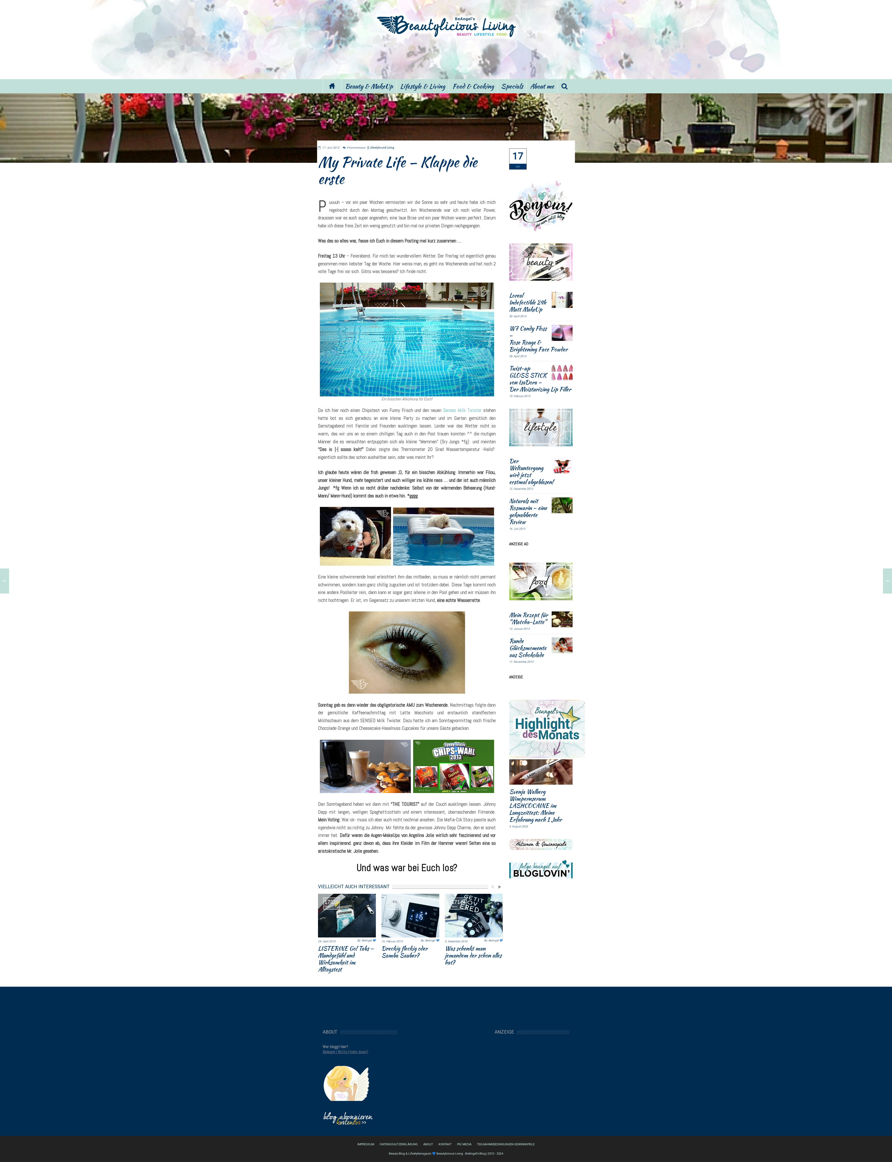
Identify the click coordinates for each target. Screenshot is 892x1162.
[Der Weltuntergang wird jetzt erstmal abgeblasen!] (562, 465)
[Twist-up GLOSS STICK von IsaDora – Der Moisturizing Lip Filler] (562, 373)
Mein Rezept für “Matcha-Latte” (528, 618)
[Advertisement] (446, 57)
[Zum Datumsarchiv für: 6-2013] (517, 159)
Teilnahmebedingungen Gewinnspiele (506, 1144)
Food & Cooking (473, 86)
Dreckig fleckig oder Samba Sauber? (404, 952)
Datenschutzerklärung (399, 1144)
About (428, 1144)
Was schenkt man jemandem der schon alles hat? (473, 955)
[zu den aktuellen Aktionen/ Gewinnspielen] (541, 844)
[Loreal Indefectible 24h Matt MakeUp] (562, 300)
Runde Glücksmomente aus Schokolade (527, 648)
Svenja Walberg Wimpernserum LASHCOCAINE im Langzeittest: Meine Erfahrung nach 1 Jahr (535, 805)
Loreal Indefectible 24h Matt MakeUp (527, 302)
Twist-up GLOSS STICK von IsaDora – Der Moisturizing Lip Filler (540, 378)
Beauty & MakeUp (369, 86)
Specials (512, 86)
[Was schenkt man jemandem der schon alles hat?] (474, 915)
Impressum (365, 1144)
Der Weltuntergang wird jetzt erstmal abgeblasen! (531, 471)
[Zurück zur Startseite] (332, 86)
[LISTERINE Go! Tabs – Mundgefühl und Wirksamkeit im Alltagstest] (347, 915)
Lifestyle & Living (422, 86)
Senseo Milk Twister (462, 410)
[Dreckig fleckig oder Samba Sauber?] (410, 915)
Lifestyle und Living (382, 147)
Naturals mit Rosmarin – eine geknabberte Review (528, 511)
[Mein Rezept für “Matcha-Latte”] (562, 619)
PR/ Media (464, 1144)
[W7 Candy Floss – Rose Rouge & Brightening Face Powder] (562, 333)
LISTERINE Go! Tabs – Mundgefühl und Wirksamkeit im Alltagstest (346, 958)
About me (542, 86)
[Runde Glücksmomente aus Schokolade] (562, 645)
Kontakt (445, 1144)
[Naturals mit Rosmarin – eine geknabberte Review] (562, 505)
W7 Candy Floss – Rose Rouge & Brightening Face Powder (538, 338)
